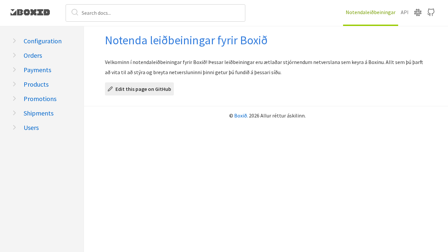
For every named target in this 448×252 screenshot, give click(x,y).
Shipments (38, 113)
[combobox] (155, 12)
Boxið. (241, 115)
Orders (33, 55)
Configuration (43, 41)
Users (31, 127)
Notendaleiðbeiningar (371, 12)
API (405, 12)
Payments (37, 70)
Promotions (40, 98)
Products (36, 84)
